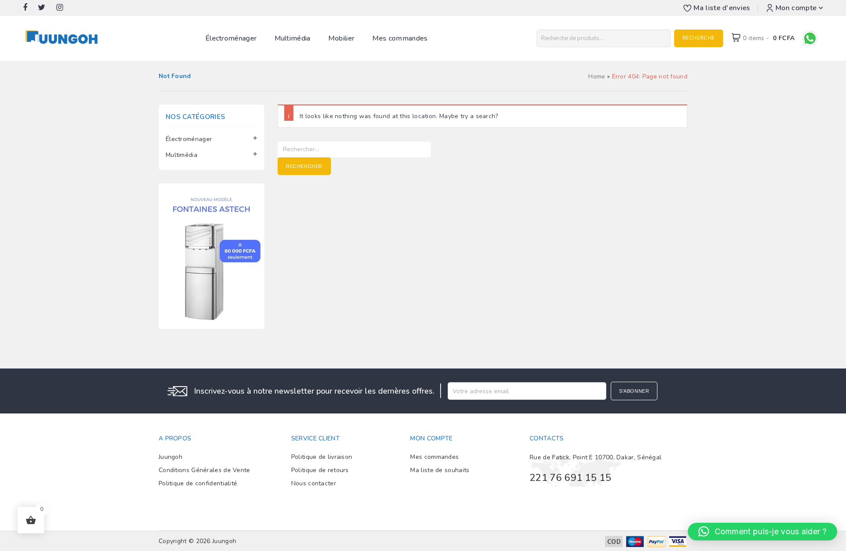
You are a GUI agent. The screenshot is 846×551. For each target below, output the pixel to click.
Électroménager (230, 38)
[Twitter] (46, 8)
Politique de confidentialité (198, 483)
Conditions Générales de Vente (204, 470)
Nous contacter (313, 483)
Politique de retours (320, 470)
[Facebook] (29, 8)
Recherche (699, 38)
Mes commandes (400, 38)
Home (596, 76)
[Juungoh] (63, 38)
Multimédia (293, 38)
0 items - (768, 38)
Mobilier (341, 38)
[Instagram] (64, 8)
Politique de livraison (321, 457)
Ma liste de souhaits (439, 470)
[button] (762, 531)
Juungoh (170, 457)
